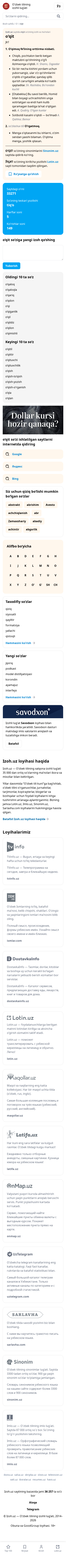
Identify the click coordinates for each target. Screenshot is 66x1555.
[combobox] (33, 16)
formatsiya (12, 625)
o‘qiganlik (11, 311)
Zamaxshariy (17, 521)
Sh (48, 585)
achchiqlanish (17, 513)
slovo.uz (42, 1474)
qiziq (9, 609)
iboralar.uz (25, 1479)
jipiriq (9, 663)
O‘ (17, 24)
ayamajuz (12, 685)
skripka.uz (30, 1474)
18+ (53, 1526)
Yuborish (11, 266)
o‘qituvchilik (12, 365)
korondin (11, 679)
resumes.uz (39, 1479)
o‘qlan (9, 398)
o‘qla (8, 393)
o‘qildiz (9, 322)
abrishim (33, 505)
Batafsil (13, 744)
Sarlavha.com (11, 808)
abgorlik (31, 529)
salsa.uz (19, 1474)
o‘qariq (9, 295)
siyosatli (11, 614)
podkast (11, 668)
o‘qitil (8, 349)
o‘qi (7, 306)
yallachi (10, 631)
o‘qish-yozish (13, 382)
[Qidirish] (58, 16)
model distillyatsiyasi (19, 674)
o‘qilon (9, 328)
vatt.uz (14, 1479)
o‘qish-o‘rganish (15, 387)
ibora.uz (8, 1474)
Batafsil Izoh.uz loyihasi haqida (24, 819)
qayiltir (10, 620)
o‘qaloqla (11, 290)
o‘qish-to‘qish (13, 376)
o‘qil (7, 317)
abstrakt (14, 505)
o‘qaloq (10, 284)
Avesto (50, 505)
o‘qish (9, 371)
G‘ (40, 585)
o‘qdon (9, 300)
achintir (13, 529)
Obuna (15, 1526)
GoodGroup (31, 1526)
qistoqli (10, 636)
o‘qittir (9, 354)
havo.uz (51, 1479)
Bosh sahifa (8, 24)
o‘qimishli (11, 333)
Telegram (33, 1509)
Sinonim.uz (50, 151)
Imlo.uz (27, 804)
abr (36, 513)
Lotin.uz (52, 162)
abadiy (37, 521)
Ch (55, 585)
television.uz (55, 1474)
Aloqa (33, 1502)
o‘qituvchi (11, 360)
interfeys (11, 690)
